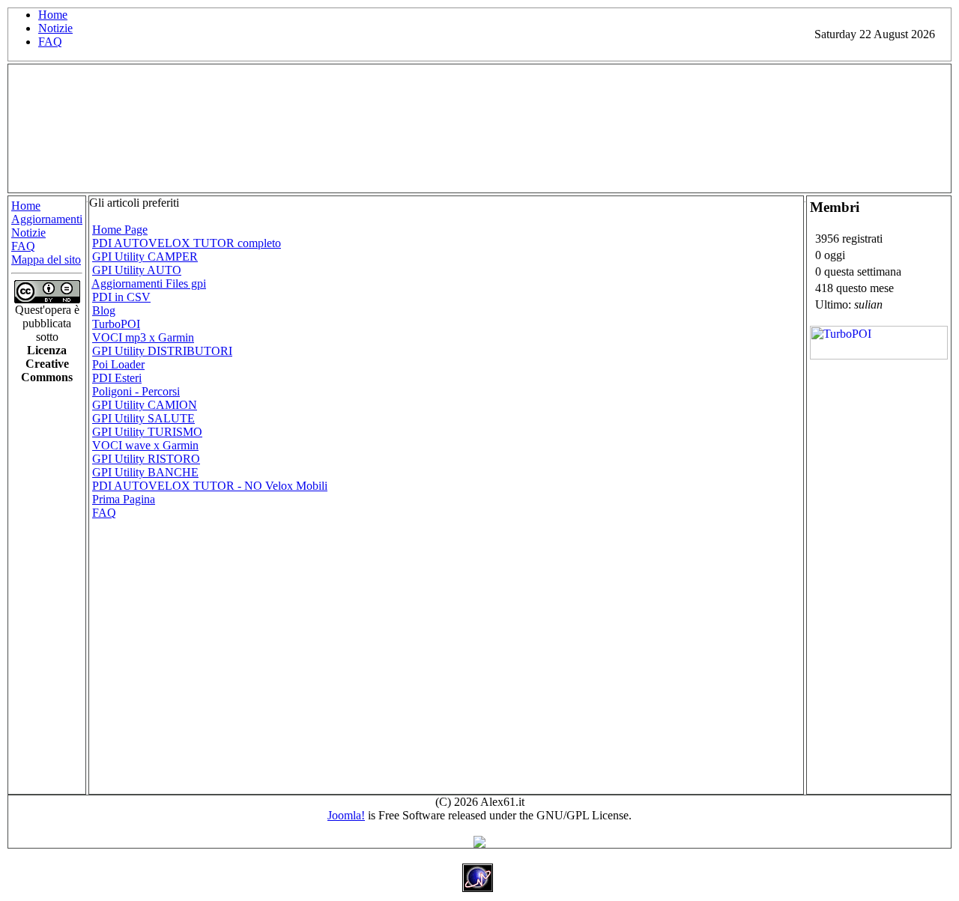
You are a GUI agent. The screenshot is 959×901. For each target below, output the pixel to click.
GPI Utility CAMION (144, 404)
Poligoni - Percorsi (136, 391)
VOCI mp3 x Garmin (143, 337)
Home (52, 14)
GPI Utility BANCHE (145, 472)
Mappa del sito (46, 259)
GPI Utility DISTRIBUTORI (162, 351)
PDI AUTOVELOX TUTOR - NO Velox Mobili (209, 485)
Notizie (55, 28)
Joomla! (346, 815)
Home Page (120, 229)
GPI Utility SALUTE (143, 418)
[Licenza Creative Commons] (47, 299)
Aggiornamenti (46, 219)
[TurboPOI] (879, 355)
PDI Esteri (117, 377)
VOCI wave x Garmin (145, 445)
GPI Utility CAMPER (145, 256)
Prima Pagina (123, 499)
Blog (103, 310)
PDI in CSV (121, 297)
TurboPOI (116, 324)
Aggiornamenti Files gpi (148, 283)
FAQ (50, 41)
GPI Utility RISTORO (146, 458)
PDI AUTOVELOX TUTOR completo (186, 243)
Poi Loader (118, 364)
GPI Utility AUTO (136, 270)
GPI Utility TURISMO (147, 431)
